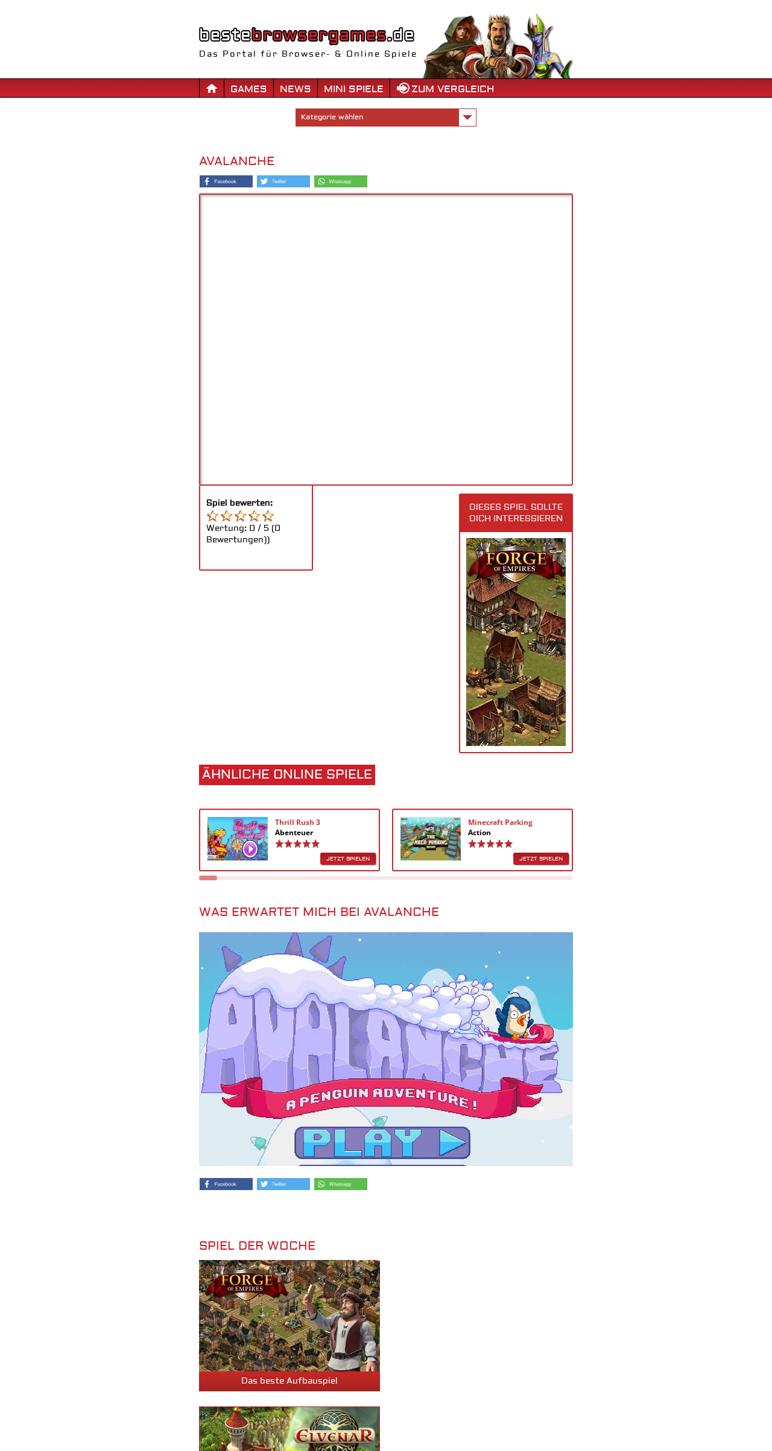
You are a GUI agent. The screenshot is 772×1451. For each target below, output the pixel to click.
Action (479, 832)
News (295, 89)
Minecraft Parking (500, 822)
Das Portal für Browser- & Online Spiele (308, 54)
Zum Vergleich (453, 89)
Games (248, 89)
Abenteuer (294, 832)
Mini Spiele (354, 89)
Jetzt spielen (348, 858)
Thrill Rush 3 (297, 822)
